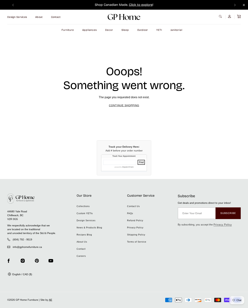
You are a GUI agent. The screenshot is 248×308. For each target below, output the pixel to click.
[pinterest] (37, 261)
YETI (159, 30)
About (38, 17)
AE (50, 299)
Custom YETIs (85, 213)
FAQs (130, 213)
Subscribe (228, 213)
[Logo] (124, 17)
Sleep (125, 30)
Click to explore (141, 5)
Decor (109, 30)
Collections (83, 206)
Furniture (68, 30)
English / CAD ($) (22, 274)
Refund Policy (135, 220)
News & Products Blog (89, 227)
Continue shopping (124, 105)
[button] (239, 16)
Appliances (89, 30)
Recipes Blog (84, 234)
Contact (56, 17)
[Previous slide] (13, 4)
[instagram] (23, 261)
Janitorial (176, 30)
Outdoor (142, 30)
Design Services (17, 17)
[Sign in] (230, 16)
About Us (82, 242)
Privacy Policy (135, 227)
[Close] (244, 5)
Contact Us (133, 206)
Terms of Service (136, 242)
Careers (81, 256)
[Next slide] (235, 4)
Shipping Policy (136, 234)
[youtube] (51, 261)
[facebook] (9, 261)
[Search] (221, 16)
